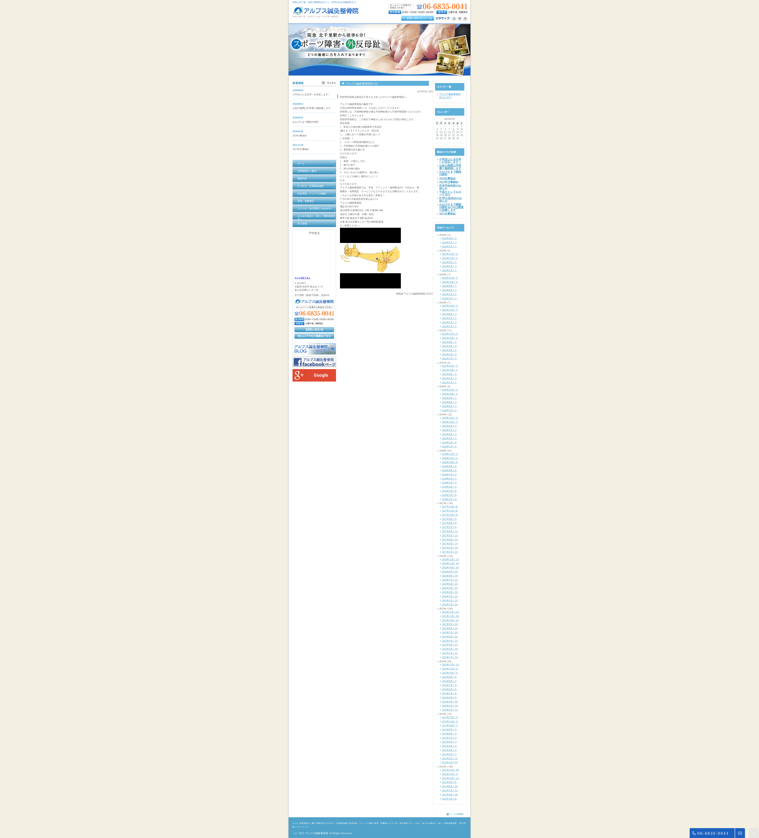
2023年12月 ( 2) (450, 305)
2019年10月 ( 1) (450, 422)
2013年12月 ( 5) (450, 717)
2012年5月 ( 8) (449, 798)
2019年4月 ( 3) (449, 434)
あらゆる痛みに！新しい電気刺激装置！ (440, 823)
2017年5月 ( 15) (450, 535)
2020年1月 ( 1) (449, 410)
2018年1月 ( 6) (449, 499)
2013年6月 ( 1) (449, 742)
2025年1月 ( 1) (449, 270)
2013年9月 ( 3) (449, 729)
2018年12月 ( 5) (450, 454)
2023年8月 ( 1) (449, 314)
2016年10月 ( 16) (450, 567)
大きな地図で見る (302, 278)
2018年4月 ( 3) (449, 487)
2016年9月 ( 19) (450, 571)
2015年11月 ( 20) (450, 616)
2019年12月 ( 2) (450, 418)
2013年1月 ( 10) (450, 762)
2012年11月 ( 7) (450, 774)
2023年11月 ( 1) (450, 310)
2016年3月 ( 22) (450, 596)
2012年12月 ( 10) (450, 770)
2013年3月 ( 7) (449, 754)
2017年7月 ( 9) (449, 527)
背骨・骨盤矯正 (381, 823)
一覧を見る (330, 83)
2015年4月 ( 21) (450, 644)
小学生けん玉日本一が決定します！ (311, 94)
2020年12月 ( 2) (450, 389)
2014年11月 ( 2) (450, 668)
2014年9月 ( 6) (449, 677)
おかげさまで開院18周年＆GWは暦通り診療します (451, 207)
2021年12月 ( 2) (450, 366)
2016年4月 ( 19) (450, 592)
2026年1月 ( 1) (449, 246)
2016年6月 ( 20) (450, 584)
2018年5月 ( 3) (449, 482)
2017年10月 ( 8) (450, 515)
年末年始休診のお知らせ (450, 187)
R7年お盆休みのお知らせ (450, 199)
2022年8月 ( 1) (449, 342)
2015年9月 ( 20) (450, 624)
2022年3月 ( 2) (449, 354)
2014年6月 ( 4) (449, 689)
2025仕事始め (447, 213)
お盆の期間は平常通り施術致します (311, 108)
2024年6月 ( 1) (449, 290)
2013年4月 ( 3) (449, 750)
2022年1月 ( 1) (449, 358)
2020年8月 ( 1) (449, 402)
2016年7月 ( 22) (450, 580)
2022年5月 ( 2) (449, 346)
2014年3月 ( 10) (450, 701)
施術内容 (321, 823)
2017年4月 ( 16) (450, 539)
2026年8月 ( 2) (449, 238)
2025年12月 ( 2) (450, 254)
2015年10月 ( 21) (450, 620)
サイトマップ (303, 827)
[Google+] (314, 380)
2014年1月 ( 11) (450, 710)
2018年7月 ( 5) (449, 474)
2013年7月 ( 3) (449, 738)
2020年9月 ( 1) (449, 398)
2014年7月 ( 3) (449, 685)
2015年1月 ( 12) (450, 657)
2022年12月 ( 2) (450, 334)
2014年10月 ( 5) (450, 673)
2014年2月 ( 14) (450, 705)
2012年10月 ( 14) (450, 778)
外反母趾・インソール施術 (361, 823)
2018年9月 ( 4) (449, 466)
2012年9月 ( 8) (449, 782)
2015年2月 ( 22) (450, 653)
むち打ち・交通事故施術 (337, 823)
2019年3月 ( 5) (449, 438)
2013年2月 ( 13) (450, 758)
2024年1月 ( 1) (449, 298)
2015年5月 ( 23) (450, 641)
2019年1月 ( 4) (449, 446)
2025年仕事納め (301, 149)
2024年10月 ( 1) (450, 282)
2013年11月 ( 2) (450, 721)
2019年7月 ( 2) (449, 430)
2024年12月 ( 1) (450, 278)
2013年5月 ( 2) (449, 746)
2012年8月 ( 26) (450, 786)
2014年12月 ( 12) (450, 664)
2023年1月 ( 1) (449, 326)
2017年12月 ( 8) (450, 506)
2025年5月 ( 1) (449, 266)
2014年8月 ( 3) (449, 681)
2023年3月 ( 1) (449, 322)
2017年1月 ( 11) (450, 552)
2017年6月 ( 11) (450, 531)
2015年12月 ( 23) (450, 612)
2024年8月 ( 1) (449, 286)
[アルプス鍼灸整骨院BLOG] (314, 353)
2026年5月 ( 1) (449, 242)
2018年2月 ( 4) (449, 495)
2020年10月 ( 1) (450, 394)
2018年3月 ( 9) (449, 491)
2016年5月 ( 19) (450, 588)
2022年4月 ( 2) (449, 350)
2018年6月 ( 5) (449, 478)
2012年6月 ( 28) (450, 794)
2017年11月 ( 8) (450, 510)
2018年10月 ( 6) (450, 462)
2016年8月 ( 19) (450, 575)
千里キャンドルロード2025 (450, 193)
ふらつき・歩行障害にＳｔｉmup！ (405, 823)
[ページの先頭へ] (458, 814)
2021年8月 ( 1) (449, 374)
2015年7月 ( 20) (450, 632)
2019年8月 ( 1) (449, 426)
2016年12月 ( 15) (450, 559)
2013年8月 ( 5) (449, 733)
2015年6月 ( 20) (450, 636)
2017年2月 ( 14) (450, 547)
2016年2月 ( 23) (450, 600)
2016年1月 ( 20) (450, 604)
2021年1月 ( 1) (449, 382)
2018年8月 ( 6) (449, 470)
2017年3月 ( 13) (450, 543)
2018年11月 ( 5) (450, 458)
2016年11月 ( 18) (450, 563)
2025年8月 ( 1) (449, 262)
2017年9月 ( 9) (449, 519)
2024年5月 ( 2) (449, 294)
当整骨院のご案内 (308, 823)
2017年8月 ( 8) (449, 523)
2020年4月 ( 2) (449, 406)
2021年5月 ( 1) (449, 378)
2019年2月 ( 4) (449, 442)
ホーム (295, 823)
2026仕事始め (300, 135)
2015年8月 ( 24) (450, 628)
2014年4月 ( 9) (449, 697)
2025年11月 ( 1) (450, 258)
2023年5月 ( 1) (449, 318)
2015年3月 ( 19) (450, 649)
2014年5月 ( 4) (449, 693)
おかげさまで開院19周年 (306, 122)
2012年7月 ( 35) (450, 790)
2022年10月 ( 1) (450, 338)
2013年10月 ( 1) (450, 725)
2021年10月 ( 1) (450, 370)
